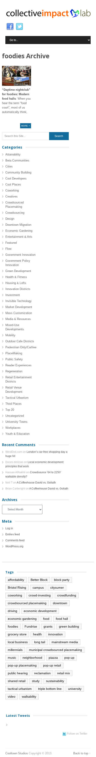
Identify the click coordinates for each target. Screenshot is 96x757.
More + (25, 126)
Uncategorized (14, 415)
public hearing (18, 673)
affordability (16, 580)
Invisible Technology (18, 301)
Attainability (13, 154)
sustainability (55, 681)
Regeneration (13, 371)
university (74, 689)
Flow (8, 248)
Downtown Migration (18, 224)
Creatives (11, 196)
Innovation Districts (17, 289)
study (36, 681)
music (12, 657)
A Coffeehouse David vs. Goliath (36, 482)
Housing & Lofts (15, 283)
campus (38, 587)
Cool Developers (16, 178)
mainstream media (65, 642)
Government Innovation (20, 254)
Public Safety (14, 359)
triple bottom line (50, 689)
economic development (40, 611)
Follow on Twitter (77, 733)
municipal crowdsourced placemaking (55, 650)
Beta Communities (17, 160)
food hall (62, 618)
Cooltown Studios (16, 753)
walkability (29, 696)
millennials (15, 650)
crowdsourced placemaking (27, 603)
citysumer (57, 587)
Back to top (80, 753)
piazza (53, 657)
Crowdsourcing (14, 212)
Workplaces (13, 427)
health (37, 634)
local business (18, 642)
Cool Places (13, 184)
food (46, 618)
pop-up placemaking (22, 665)
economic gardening (22, 618)
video (11, 696)
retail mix (63, 673)
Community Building (18, 172)
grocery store (17, 634)
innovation (55, 634)
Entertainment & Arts (18, 236)
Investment (12, 295)
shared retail (16, 681)
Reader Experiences (18, 365)
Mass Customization (18, 313)
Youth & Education (17, 433)
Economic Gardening (18, 230)
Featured (11, 242)
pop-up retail (52, 665)
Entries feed (12, 534)
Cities (9, 166)
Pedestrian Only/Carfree (20, 347)
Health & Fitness (16, 277)
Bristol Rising (17, 587)
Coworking (12, 190)
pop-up (69, 657)
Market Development (18, 307)
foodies (13, 626)
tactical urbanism (20, 689)
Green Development (18, 271)
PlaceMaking (13, 353)
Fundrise (31, 626)
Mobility (10, 335)
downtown (60, 603)
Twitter (19, 26)
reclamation (42, 673)
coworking (15, 595)
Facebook (10, 26)
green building (69, 626)
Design (9, 218)
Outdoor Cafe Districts (19, 341)
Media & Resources (18, 319)
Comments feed (15, 540)
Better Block (39, 580)
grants (48, 626)
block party (61, 580)
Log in (9, 528)
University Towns (16, 421)
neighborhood (32, 657)
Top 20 (9, 409)
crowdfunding (66, 595)
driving (12, 611)
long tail (39, 642)
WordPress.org (14, 546)
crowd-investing (40, 595)
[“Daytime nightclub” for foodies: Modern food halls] (16, 76)
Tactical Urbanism (17, 397)
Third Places (13, 403)
